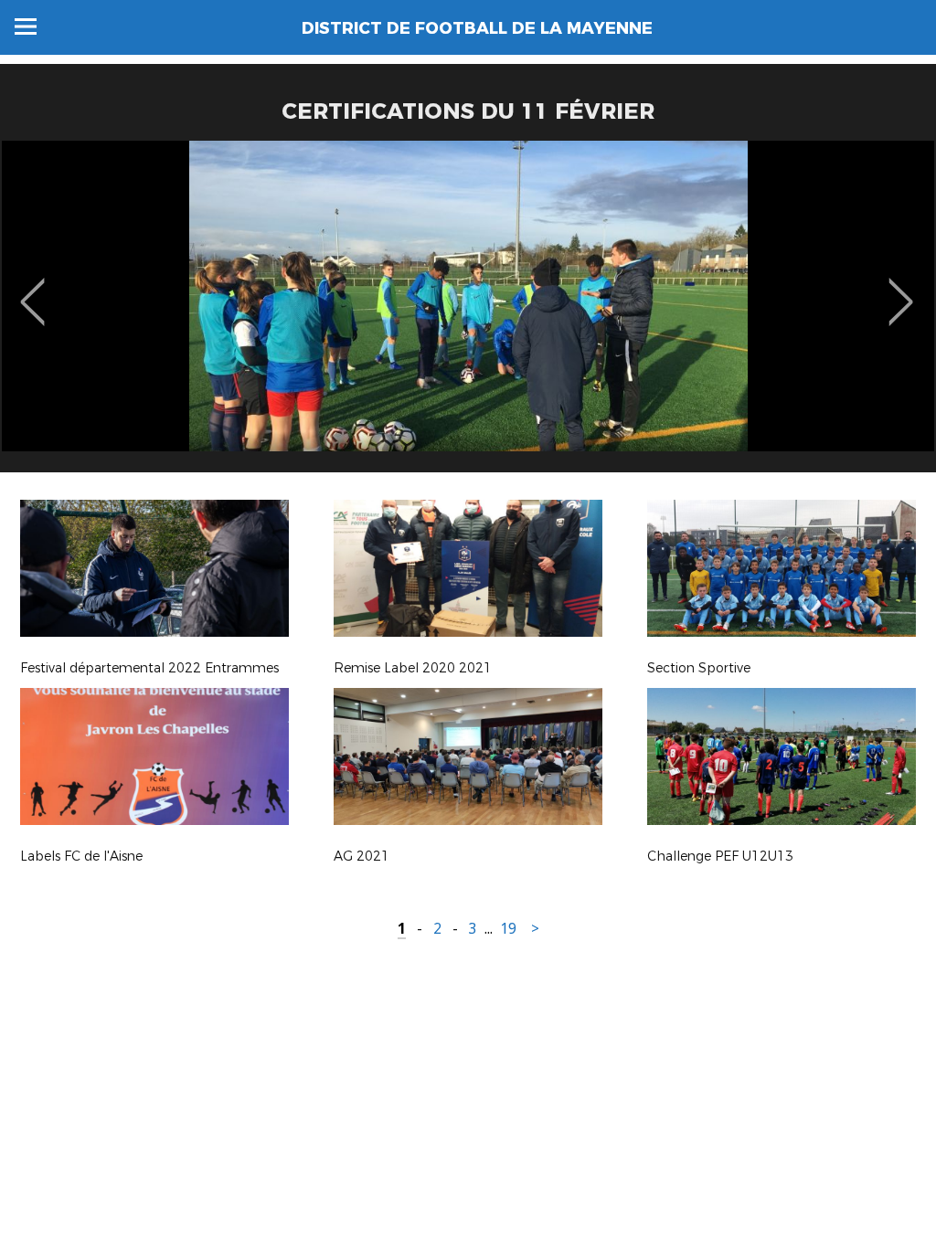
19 (508, 928)
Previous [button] (32, 289)
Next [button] (901, 289)
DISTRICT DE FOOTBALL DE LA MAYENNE (477, 28)
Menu (25, 26)
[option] (468, 313)
